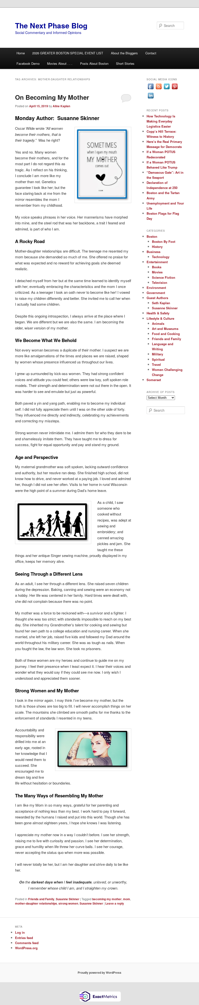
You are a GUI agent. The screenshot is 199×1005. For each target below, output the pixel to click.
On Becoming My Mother (52, 97)
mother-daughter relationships (36, 903)
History (157, 246)
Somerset (154, 379)
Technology (160, 256)
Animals (158, 323)
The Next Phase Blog (51, 25)
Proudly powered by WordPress (99, 972)
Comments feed (27, 942)
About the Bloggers (124, 53)
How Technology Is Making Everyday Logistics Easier (161, 121)
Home (21, 53)
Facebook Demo (28, 63)
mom (126, 899)
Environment (156, 287)
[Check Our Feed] (159, 89)
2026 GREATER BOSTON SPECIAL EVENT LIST (67, 53)
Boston (152, 236)
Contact (150, 53)
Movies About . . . (59, 63)
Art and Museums (165, 328)
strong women (68, 903)
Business (153, 251)
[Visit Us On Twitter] (167, 89)
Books (156, 267)
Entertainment (157, 262)
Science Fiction (163, 277)
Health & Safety (158, 313)
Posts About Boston (94, 63)
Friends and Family (41, 899)
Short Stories (125, 63)
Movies (157, 272)
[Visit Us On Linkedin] (151, 98)
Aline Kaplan (61, 106)
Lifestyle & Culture (160, 318)
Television (159, 282)
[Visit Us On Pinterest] (175, 89)
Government (156, 292)
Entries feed (24, 937)
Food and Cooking (166, 333)
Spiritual (158, 359)
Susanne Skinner (67, 899)
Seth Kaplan (161, 303)
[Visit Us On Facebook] (151, 89)
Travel (156, 364)
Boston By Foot (163, 241)
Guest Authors (157, 297)
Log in (20, 932)
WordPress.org (26, 948)
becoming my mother (107, 899)
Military (157, 354)
